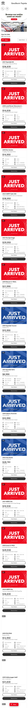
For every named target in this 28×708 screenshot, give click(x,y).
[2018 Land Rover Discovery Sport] (14, 95)
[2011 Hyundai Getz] (14, 359)
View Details (14, 79)
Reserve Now (14, 83)
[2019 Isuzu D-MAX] (14, 535)
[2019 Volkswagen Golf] (14, 667)
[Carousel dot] (6, 409)
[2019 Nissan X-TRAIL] (14, 271)
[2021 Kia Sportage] (14, 227)
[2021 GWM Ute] (14, 491)
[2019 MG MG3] (14, 623)
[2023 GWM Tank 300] (14, 183)
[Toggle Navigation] (26, 8)
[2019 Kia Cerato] (14, 139)
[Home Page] (6, 3)
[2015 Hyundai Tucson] (14, 315)
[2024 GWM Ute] (14, 579)
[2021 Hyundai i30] (14, 51)
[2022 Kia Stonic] (14, 447)
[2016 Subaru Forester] (14, 403)
